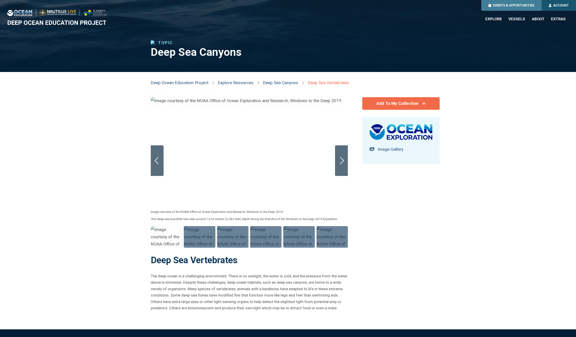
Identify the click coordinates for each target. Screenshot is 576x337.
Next (341, 160)
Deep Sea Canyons (280, 82)
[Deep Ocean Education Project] (56, 17)
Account (561, 5)
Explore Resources (235, 82)
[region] (249, 172)
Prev (157, 160)
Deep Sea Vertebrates (328, 82)
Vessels (516, 19)
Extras (558, 19)
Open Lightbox (339, 105)
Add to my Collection (397, 103)
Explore (493, 19)
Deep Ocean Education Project (179, 82)
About (538, 19)
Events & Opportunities (513, 5)
